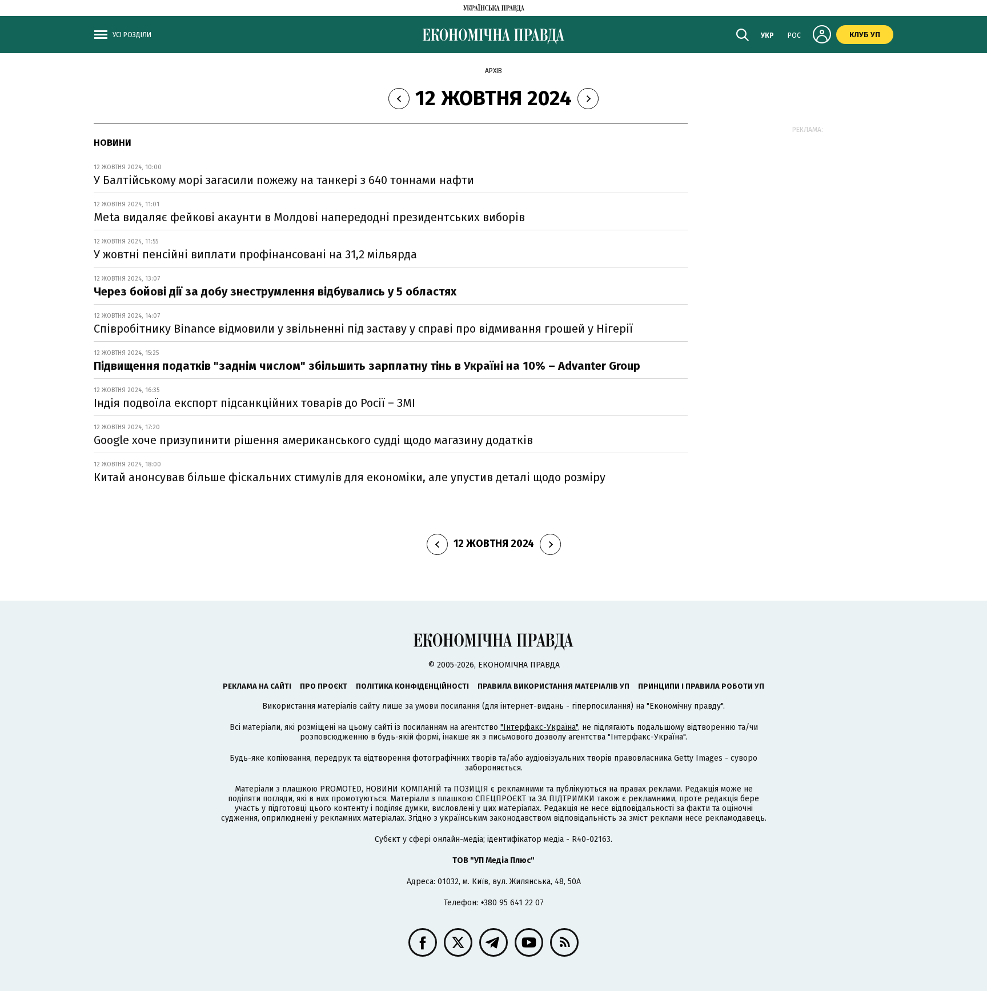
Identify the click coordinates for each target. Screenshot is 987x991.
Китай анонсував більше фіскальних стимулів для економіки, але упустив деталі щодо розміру (349, 477)
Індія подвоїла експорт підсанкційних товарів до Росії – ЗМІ (254, 403)
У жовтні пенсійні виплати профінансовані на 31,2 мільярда (255, 254)
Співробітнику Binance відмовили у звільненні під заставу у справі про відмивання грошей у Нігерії (363, 328)
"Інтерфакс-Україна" (539, 727)
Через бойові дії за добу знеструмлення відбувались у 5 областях (275, 291)
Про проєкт (323, 686)
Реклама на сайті (257, 686)
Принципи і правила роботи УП (701, 686)
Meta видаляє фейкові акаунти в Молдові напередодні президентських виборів (309, 217)
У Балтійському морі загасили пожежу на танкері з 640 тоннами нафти (284, 180)
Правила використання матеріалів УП (553, 686)
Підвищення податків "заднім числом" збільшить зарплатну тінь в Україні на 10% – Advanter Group (367, 366)
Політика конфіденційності (412, 686)
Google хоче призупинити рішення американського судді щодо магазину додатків (313, 440)
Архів (493, 71)
